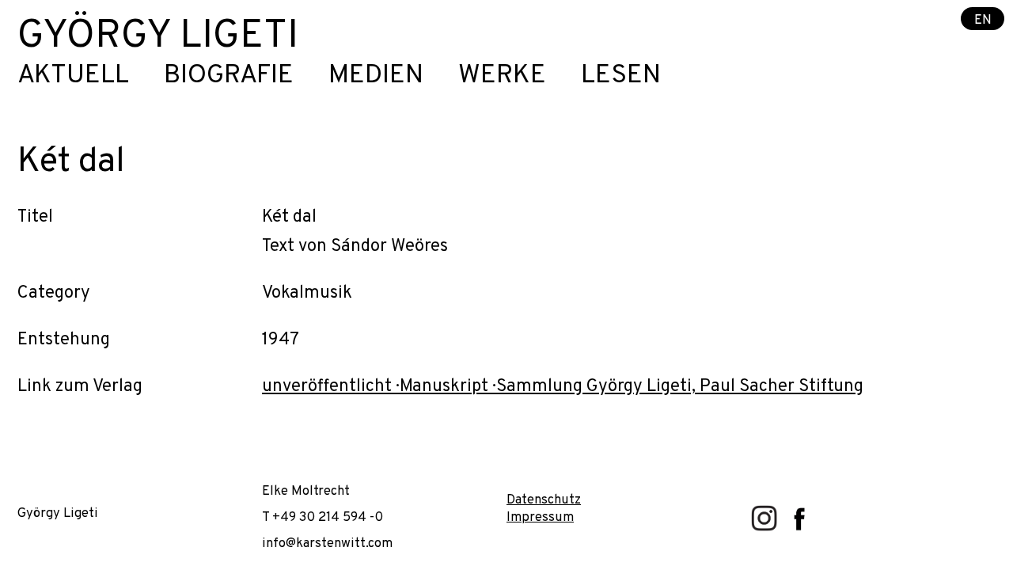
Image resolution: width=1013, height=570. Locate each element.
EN (983, 19)
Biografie (229, 76)
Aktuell (73, 76)
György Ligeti (157, 37)
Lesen (621, 76)
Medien (375, 76)
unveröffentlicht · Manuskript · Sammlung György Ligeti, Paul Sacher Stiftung (562, 386)
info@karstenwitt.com (327, 543)
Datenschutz (543, 500)
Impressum (540, 517)
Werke (502, 76)
